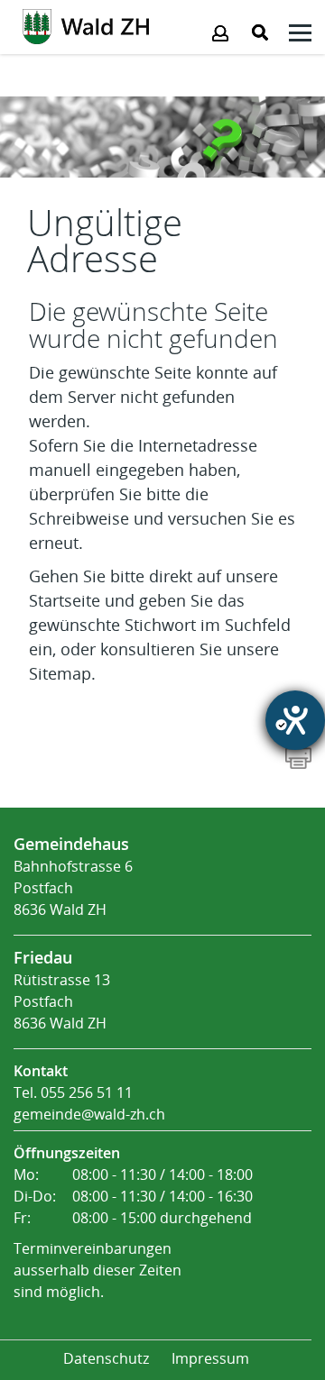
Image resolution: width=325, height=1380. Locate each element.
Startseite (64, 601)
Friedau (43, 957)
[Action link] (86, 25)
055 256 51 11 (87, 1092)
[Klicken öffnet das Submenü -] (300, 35)
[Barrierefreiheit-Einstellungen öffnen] (295, 720)
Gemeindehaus (71, 844)
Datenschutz (106, 1358)
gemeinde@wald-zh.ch (89, 1114)
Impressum (210, 1358)
